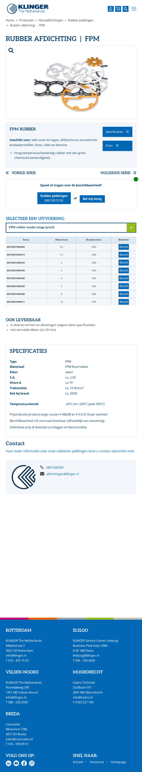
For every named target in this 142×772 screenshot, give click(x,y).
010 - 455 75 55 (18, 660)
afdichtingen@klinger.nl (62, 474)
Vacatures (97, 762)
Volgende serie (115, 173)
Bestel (123, 247)
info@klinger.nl (16, 655)
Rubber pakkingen (80, 20)
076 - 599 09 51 (18, 744)
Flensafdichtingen (51, 20)
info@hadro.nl (83, 697)
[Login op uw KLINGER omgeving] (111, 9)
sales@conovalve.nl (19, 739)
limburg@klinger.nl (86, 655)
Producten (26, 20)
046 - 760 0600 (85, 660)
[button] (133, 9)
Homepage (118, 762)
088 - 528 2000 (18, 702)
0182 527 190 (84, 702)
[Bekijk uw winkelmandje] (118, 9)
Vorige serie (24, 173)
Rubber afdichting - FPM (27, 25)
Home (10, 20)
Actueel (78, 762)
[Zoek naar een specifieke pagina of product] (126, 9)
